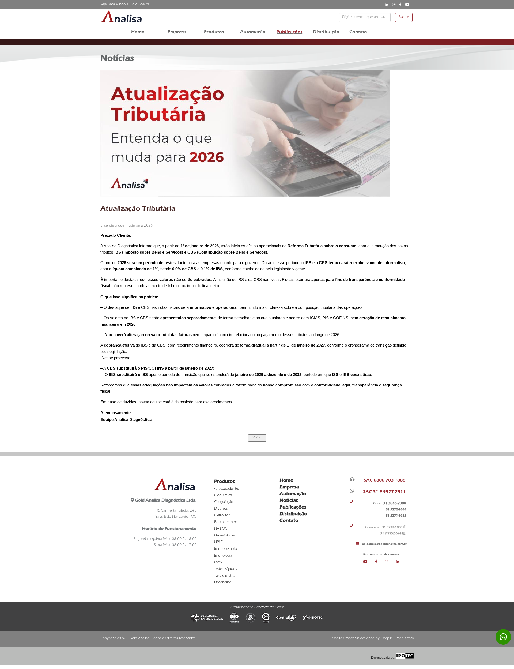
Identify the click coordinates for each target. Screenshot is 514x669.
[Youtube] (369, 561)
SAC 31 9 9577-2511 (383, 491)
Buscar (404, 17)
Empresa (177, 31)
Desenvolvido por (383, 658)
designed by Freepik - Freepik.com (387, 638)
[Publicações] (257, 438)
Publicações (289, 31)
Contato (358, 31)
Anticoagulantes (226, 489)
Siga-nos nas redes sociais (381, 554)
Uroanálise (222, 583)
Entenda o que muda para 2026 (126, 226)
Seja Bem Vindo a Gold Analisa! (125, 5)
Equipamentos (225, 522)
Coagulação (223, 502)
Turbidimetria (224, 576)
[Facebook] (380, 561)
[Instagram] (390, 561)
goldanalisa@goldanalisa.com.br (383, 544)
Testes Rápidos (225, 569)
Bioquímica (223, 496)
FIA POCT (221, 529)
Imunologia (223, 556)
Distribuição (326, 31)
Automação (253, 31)
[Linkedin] (397, 561)
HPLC (218, 542)
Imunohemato (225, 549)
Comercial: (383, 527)
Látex (218, 563)
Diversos (221, 509)
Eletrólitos (222, 516)
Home (137, 31)
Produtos (214, 31)
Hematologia (224, 536)
